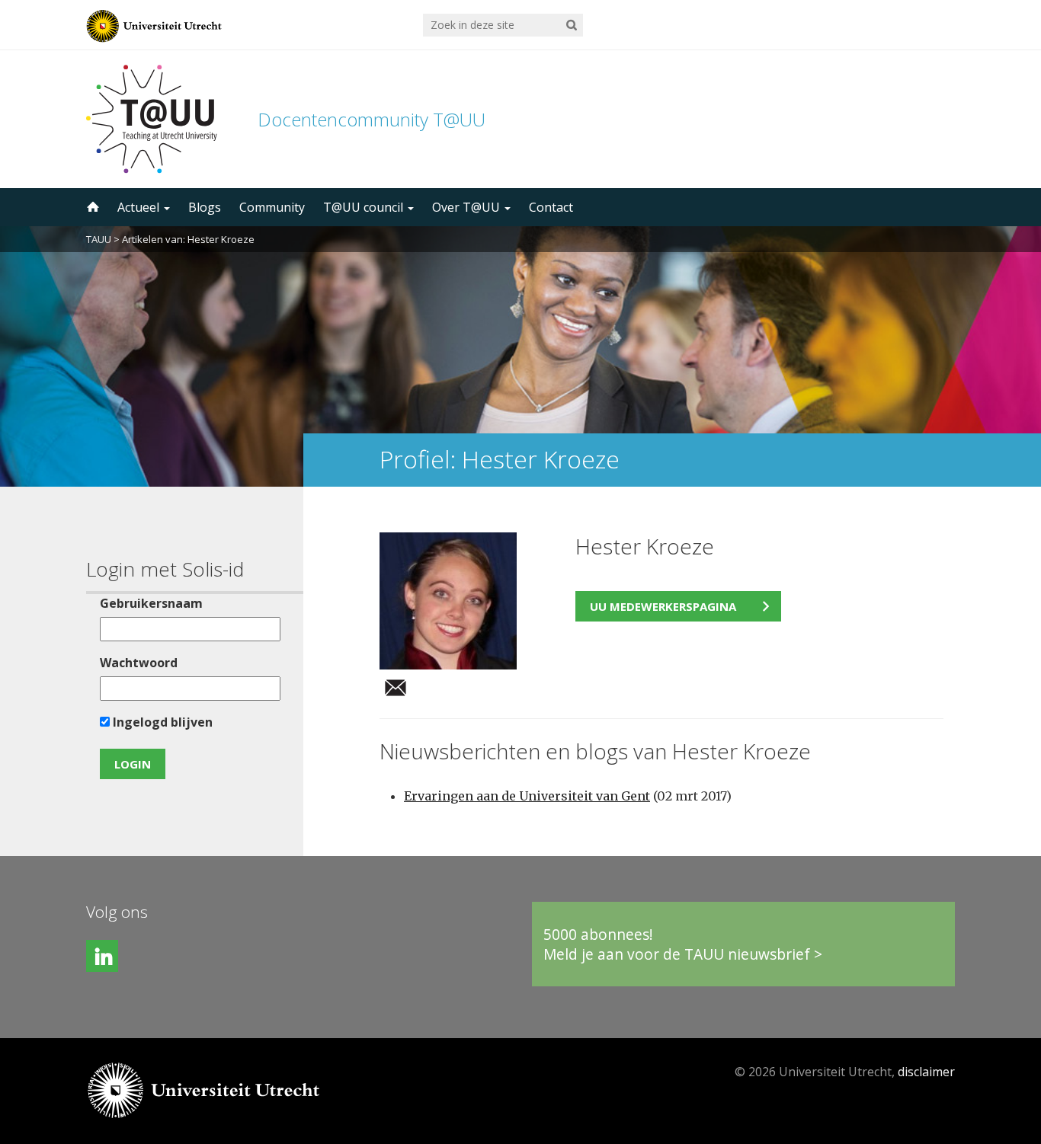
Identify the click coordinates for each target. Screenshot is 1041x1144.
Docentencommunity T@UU (371, 119)
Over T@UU (467, 207)
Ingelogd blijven (161, 722)
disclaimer (926, 1071)
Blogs (204, 207)
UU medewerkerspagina (663, 606)
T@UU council (364, 207)
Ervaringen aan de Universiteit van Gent (527, 796)
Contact (551, 207)
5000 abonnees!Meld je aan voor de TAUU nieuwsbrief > (682, 944)
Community (272, 207)
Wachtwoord (139, 662)
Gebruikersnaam (151, 603)
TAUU (98, 239)
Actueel (139, 207)
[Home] (91, 207)
